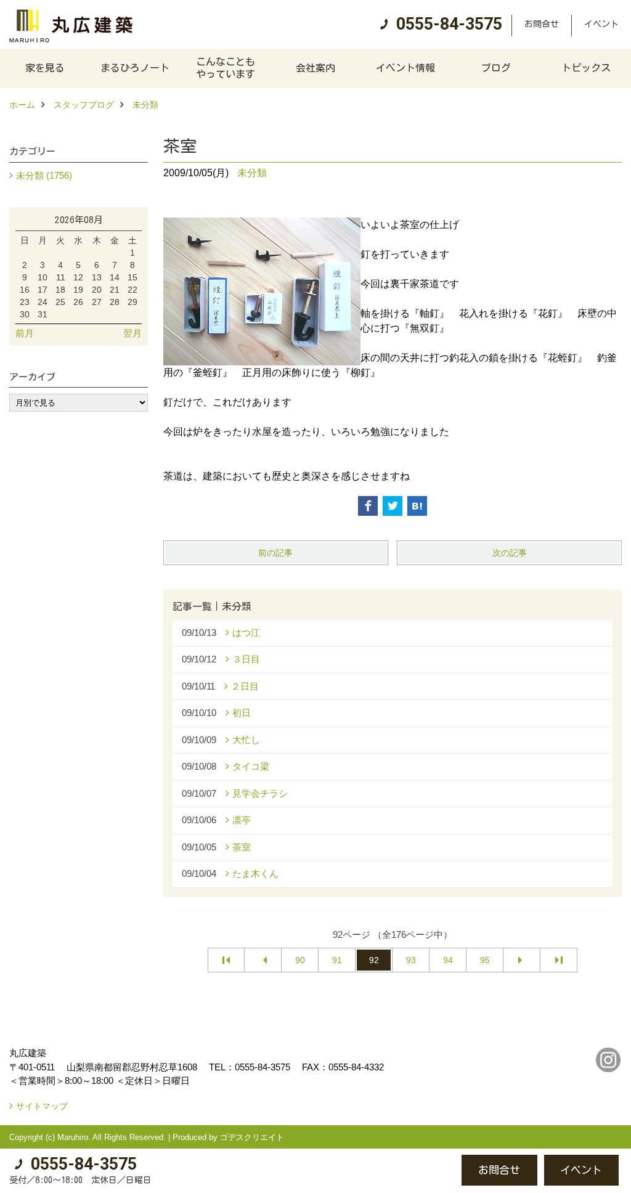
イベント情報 (405, 68)
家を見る (45, 68)
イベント (601, 24)
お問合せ (541, 24)
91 (337, 960)
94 (448, 960)
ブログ (496, 68)
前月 (24, 333)
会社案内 (315, 68)
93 (411, 960)
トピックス (586, 68)
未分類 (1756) (44, 175)
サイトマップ (42, 1106)
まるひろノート (134, 68)
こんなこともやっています (225, 68)
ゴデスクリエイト (252, 1137)
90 (300, 960)
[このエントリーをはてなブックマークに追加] (417, 506)
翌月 (132, 333)
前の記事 (275, 553)
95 (485, 960)
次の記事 (509, 553)
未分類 (252, 173)
